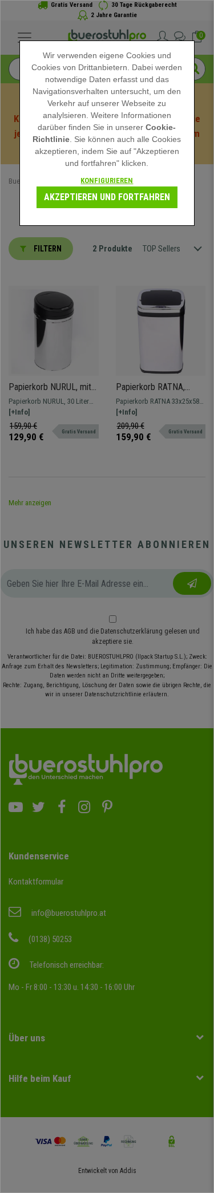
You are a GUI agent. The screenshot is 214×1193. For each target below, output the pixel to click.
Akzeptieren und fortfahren (107, 197)
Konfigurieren (106, 180)
